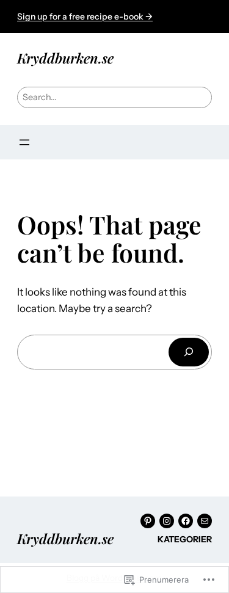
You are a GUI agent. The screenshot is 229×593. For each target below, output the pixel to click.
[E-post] (204, 521)
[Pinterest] (147, 521)
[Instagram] (166, 521)
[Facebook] (185, 521)
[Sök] (189, 352)
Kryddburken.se (65, 57)
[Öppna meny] (24, 142)
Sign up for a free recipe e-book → (85, 16)
